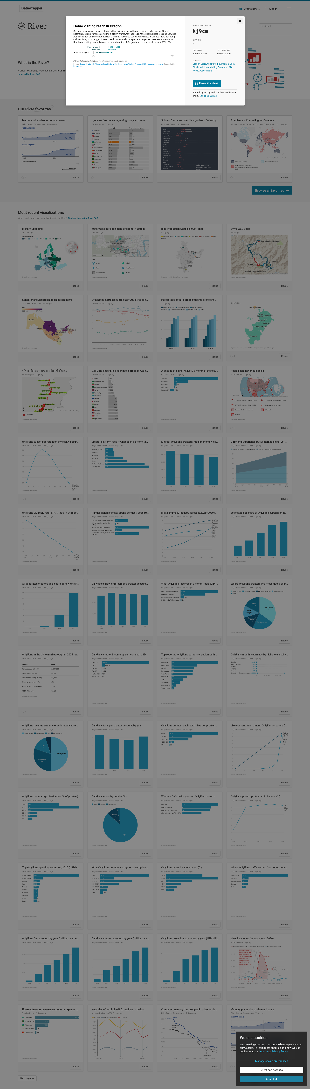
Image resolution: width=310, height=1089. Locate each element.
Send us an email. (208, 96)
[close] (240, 21)
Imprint (263, 1051)
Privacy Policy (279, 1051)
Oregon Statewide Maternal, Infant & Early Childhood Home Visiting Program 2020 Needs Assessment (214, 67)
